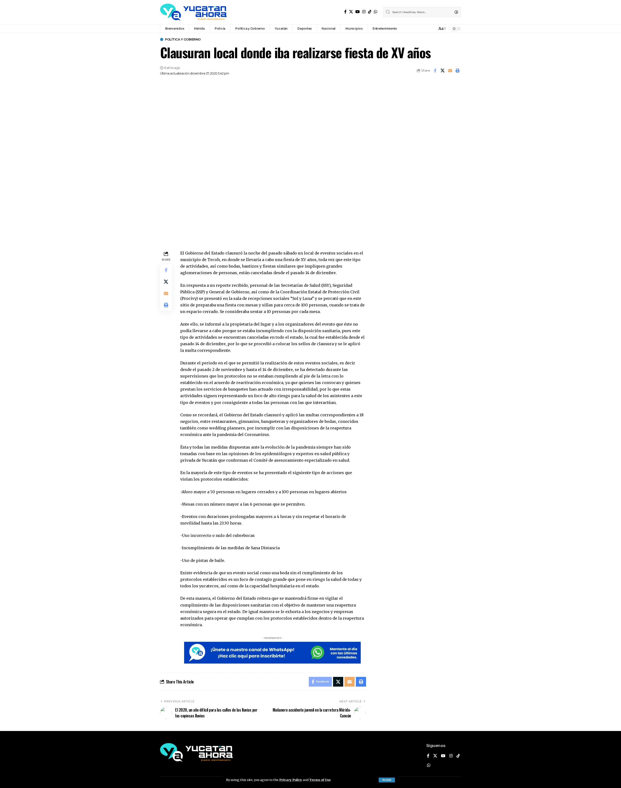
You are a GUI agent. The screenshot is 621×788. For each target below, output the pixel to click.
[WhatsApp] (375, 11)
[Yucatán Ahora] (193, 12)
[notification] (432, 28)
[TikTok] (370, 11)
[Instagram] (364, 11)
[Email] (450, 70)
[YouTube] (357, 11)
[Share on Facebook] (435, 70)
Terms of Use (319, 780)
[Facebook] (345, 11)
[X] (351, 11)
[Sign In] (423, 29)
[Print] (457, 70)
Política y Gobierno (183, 39)
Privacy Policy (290, 780)
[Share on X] (442, 70)
